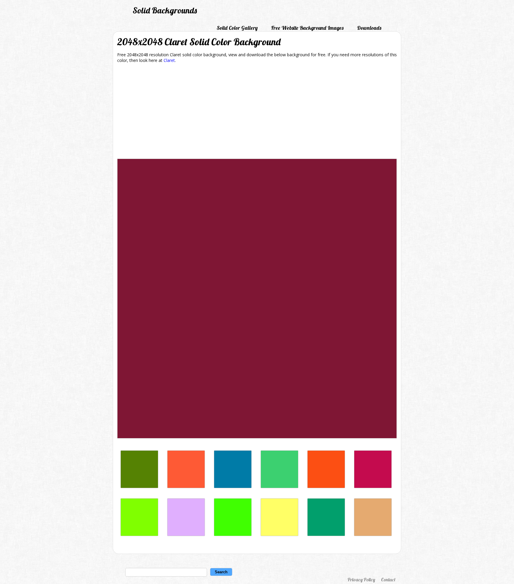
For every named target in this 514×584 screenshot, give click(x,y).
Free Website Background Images (307, 27)
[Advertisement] (257, 112)
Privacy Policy (361, 580)
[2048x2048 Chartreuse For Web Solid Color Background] (139, 534)
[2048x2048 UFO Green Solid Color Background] (279, 486)
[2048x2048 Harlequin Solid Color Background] (233, 534)
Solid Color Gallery (237, 27)
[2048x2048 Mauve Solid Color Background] (186, 534)
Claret (169, 60)
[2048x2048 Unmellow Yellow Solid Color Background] (279, 534)
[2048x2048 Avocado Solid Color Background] (139, 486)
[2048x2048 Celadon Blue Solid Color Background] (233, 486)
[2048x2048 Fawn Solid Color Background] (373, 534)
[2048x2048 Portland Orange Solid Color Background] (186, 486)
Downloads (369, 27)
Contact (388, 580)
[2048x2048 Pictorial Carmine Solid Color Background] (373, 486)
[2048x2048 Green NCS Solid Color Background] (326, 534)
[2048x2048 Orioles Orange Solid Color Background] (326, 486)
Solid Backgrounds (165, 10)
